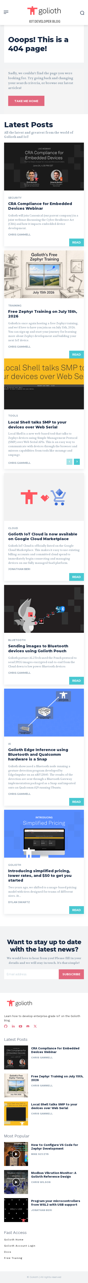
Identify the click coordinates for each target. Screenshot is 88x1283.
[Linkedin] (13, 1026)
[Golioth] (20, 1003)
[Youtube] (20, 1026)
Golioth (14, 865)
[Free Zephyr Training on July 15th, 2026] (44, 274)
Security (14, 198)
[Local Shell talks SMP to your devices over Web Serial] (16, 1113)
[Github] (5, 1026)
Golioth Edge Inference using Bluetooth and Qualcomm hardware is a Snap (38, 755)
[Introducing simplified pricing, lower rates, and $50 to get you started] (44, 834)
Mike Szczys (40, 1154)
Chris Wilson (41, 1182)
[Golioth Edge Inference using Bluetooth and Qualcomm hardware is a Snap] (44, 713)
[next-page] (77, 462)
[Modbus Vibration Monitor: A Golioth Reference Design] (16, 1182)
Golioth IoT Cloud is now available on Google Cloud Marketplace (42, 536)
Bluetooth (17, 640)
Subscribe (71, 974)
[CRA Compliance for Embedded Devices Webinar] (44, 166)
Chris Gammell (19, 234)
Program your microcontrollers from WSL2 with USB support (55, 1202)
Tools (13, 416)
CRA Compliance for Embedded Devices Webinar (40, 206)
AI (9, 744)
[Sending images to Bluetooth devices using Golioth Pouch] (44, 609)
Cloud (13, 528)
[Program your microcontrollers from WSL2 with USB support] (16, 1210)
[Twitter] (35, 1026)
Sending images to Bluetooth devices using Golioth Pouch (38, 648)
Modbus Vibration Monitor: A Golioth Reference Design (53, 1174)
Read (76, 242)
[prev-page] (69, 462)
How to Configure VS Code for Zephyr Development (54, 1146)
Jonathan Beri (19, 569)
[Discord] (27, 1026)
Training (14, 305)
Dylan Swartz (19, 902)
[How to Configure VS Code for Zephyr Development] (16, 1154)
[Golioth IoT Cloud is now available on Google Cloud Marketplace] (44, 497)
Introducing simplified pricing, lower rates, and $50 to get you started (40, 876)
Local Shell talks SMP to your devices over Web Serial (37, 424)
